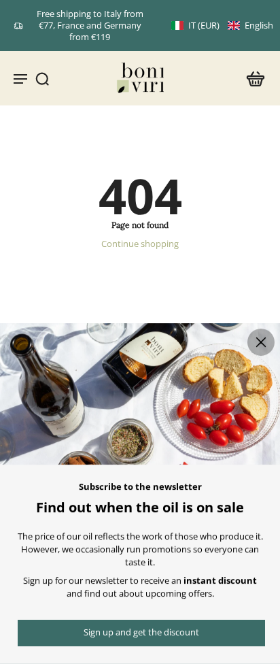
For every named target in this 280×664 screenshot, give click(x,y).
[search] (42, 78)
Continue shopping (140, 244)
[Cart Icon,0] (251, 78)
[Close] (261, 342)
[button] (222, 25)
